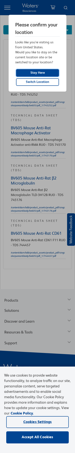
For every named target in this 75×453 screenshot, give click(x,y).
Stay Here (37, 73)
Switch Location (37, 82)
